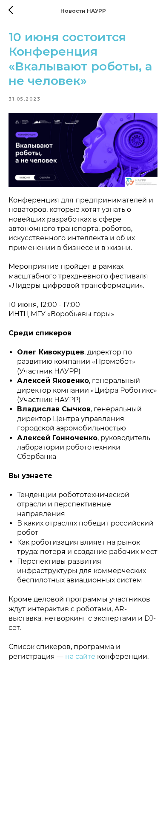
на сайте (80, 656)
